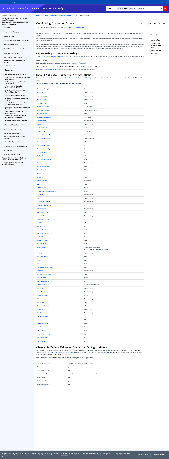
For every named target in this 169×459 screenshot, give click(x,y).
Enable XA (40, 177)
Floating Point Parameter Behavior (46, 191)
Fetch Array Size (41, 187)
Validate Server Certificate (44, 334)
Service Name (41, 291)
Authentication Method (43, 106)
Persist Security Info (42, 256)
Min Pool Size (40, 237)
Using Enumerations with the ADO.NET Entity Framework (17, 112)
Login (14, 2)
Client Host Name (42, 120)
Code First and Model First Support (16, 95)
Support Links (41, 302)
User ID (39, 327)
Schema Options (41, 284)
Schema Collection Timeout (44, 281)
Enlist (38, 184)
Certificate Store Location (44, 117)
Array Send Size (41, 103)
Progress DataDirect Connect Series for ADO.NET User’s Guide (15, 23)
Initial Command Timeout (44, 205)
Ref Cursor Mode (41, 277)
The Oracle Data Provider (11, 53)
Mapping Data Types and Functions (16, 121)
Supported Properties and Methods (16, 125)
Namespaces (9, 70)
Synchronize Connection (44, 306)
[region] (84, 455)
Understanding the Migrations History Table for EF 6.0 (16, 82)
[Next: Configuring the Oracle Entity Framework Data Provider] (146, 23)
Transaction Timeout (43, 316)
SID (38, 299)
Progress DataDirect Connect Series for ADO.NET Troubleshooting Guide (14, 159)
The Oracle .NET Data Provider (13, 57)
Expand (5, 15)
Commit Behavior (42, 131)
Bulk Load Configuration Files (12, 142)
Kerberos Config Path (43, 212)
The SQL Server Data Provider (13, 129)
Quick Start (7, 28)
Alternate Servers (42, 96)
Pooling (39, 260)
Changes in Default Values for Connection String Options (157, 51)
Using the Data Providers (11, 32)
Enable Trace (40, 173)
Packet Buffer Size (42, 244)
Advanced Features (9, 36)
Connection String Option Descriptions (15, 146)
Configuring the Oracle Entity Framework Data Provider (17, 78)
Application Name (42, 99)
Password (40, 253)
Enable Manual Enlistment (44, 166)
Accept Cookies (143, 455)
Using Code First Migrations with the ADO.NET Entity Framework (16, 104)
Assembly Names (10, 66)
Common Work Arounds (43, 135)
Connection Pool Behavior (44, 138)
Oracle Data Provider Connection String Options (50, 56)
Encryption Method (42, 180)
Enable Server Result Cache (44, 170)
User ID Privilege (41, 330)
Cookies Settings (159, 455)
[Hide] (30, 15)
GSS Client (40, 194)
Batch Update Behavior (43, 110)
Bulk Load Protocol (42, 113)
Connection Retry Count (43, 145)
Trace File (39, 313)
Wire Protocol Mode (42, 337)
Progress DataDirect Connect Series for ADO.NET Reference (14, 163)
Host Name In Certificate (43, 201)
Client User (40, 124)
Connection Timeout (42, 152)
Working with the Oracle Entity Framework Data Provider (14, 87)
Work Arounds (41, 341)
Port (38, 263)
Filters (109, 8)
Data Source (40, 163)
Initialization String (42, 208)
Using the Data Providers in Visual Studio (16, 40)
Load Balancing (41, 223)
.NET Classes (8, 150)
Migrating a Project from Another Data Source (16, 99)
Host (38, 198)
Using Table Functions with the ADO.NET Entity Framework (17, 108)
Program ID (40, 270)
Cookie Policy (64, 455)
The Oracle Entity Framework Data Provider (14, 61)
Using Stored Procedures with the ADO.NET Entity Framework (15, 116)
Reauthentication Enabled (44, 274)
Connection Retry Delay (43, 149)
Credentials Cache (42, 156)
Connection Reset (42, 142)
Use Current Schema (42, 320)
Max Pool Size (41, 226)
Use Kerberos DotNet (42, 323)
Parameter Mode (41, 247)
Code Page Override (42, 127)
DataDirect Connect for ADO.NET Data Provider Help (56, 15)
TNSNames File (41, 309)
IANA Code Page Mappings (12, 154)
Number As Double (42, 240)
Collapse (14, 15)
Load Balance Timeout (43, 219)
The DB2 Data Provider (11, 45)
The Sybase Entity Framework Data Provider (14, 137)
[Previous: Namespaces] (141, 23)
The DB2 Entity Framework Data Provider (16, 49)
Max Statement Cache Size (44, 233)
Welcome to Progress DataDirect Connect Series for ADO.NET (15, 19)
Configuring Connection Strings (15, 74)
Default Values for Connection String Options (156, 45)
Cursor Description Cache (44, 159)
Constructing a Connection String (155, 39)
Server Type (40, 288)
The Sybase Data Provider (12, 133)
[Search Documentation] (165, 8)
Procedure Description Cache (45, 267)
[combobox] (137, 8)
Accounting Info (41, 92)
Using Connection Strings (46, 69)
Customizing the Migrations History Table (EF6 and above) (16, 91)
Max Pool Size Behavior (43, 230)
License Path (40, 216)
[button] (128, 8)
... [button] (73, 15)
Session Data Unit (42, 295)
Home (6, 2)
